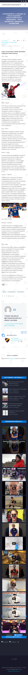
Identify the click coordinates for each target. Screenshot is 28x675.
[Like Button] (3, 284)
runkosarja (20, 291)
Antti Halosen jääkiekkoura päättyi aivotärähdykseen (16, 340)
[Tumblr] (8, 296)
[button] (22, 332)
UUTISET (4, 44)
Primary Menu (25, 5)
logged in (12, 358)
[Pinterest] (6, 296)
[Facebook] (21, 1)
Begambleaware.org (14, 671)
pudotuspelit (12, 291)
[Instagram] (26, 1)
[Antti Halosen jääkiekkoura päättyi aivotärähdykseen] (8, 340)
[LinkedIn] (11, 296)
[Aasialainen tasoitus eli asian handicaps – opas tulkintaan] (5, 412)
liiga (4, 291)
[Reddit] (13, 296)
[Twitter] (24, 1)
